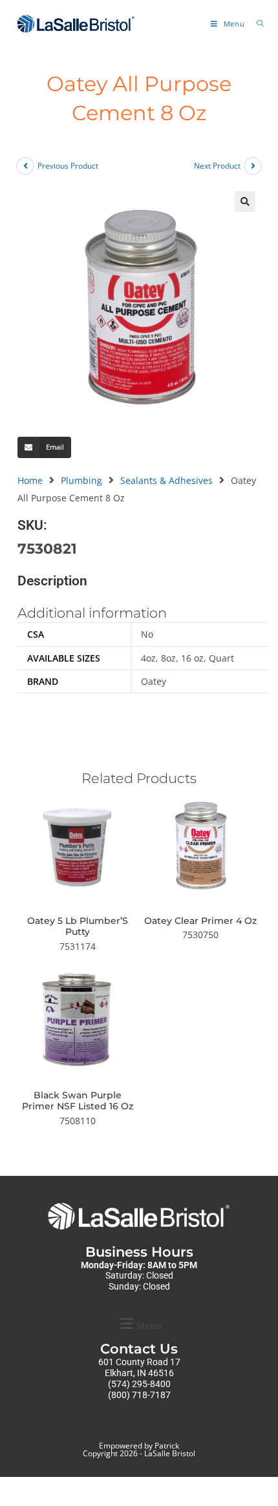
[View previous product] (25, 166)
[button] (245, 201)
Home (30, 480)
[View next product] (253, 166)
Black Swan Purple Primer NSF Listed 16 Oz (77, 1101)
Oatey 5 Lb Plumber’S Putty (77, 926)
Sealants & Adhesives (166, 480)
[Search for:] (255, 23)
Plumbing (81, 480)
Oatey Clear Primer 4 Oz (200, 920)
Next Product (217, 165)
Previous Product (67, 165)
